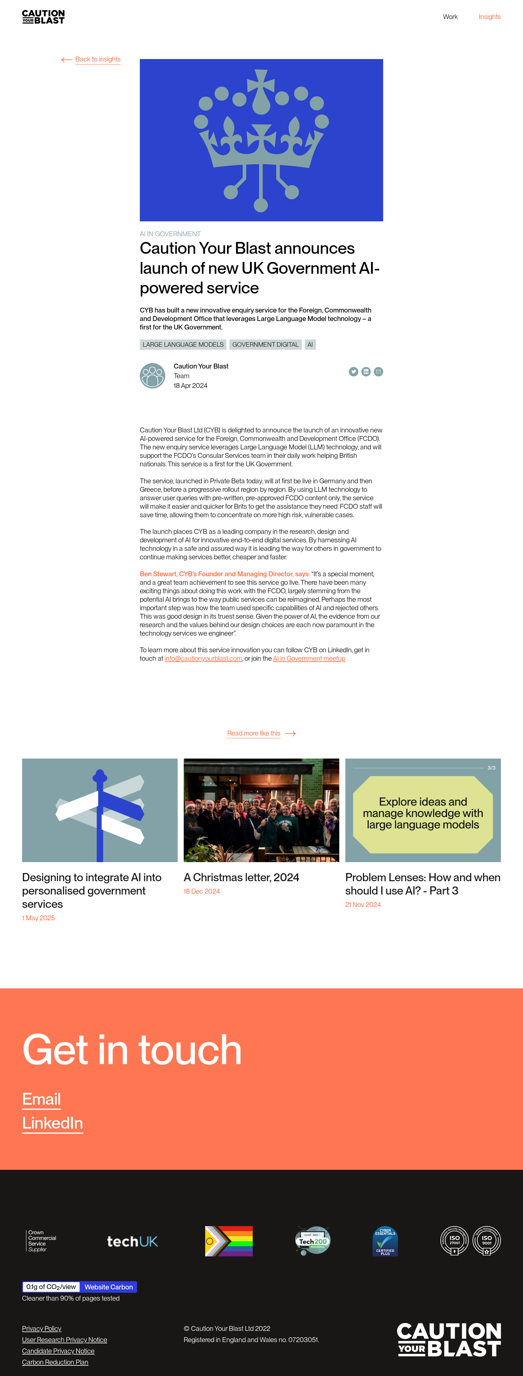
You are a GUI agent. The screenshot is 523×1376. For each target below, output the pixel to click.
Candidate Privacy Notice (58, 1351)
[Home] (43, 17)
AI (310, 344)
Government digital (265, 344)
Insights (490, 17)
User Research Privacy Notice (64, 1340)
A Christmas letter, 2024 (242, 877)
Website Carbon (109, 1287)
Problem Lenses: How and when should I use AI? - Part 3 (423, 884)
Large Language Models (183, 344)
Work (450, 17)
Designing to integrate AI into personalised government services (92, 891)
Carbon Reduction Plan (55, 1362)
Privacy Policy (41, 1328)
